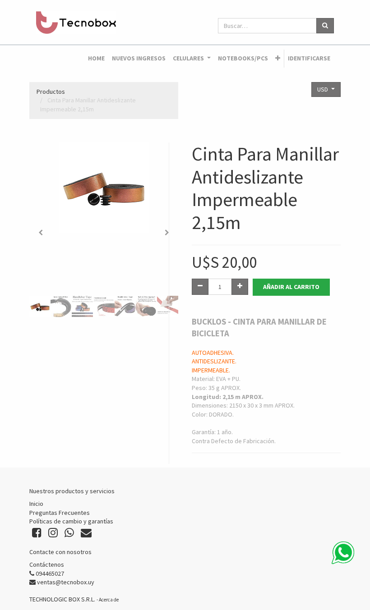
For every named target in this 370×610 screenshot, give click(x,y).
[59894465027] (343, 552)
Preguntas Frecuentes (59, 513)
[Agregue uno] (239, 287)
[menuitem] (96, 59)
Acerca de (109, 599)
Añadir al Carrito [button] (291, 287)
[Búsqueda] (325, 25)
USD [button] (323, 89)
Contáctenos (46, 564)
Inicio (36, 504)
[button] (278, 59)
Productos (51, 91)
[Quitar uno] (200, 287)
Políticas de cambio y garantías (71, 521)
